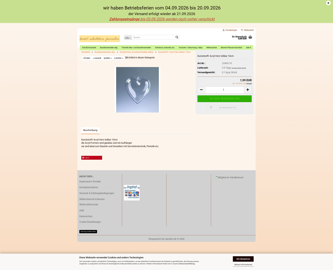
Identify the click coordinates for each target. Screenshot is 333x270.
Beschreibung (90, 130)
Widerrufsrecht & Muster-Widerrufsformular (92, 202)
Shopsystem (155, 239)
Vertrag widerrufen (88, 231)
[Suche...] (176, 37)
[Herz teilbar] (137, 89)
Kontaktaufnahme (88, 187)
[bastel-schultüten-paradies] (99, 38)
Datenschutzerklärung (186, 264)
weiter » (108, 58)
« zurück (97, 58)
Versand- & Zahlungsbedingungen (96, 193)
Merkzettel (248, 30)
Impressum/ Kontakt (90, 181)
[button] (201, 90)
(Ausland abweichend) (239, 68)
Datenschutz (85, 216)
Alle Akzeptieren (243, 259)
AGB (81, 210)
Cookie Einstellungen (90, 221)
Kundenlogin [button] (231, 30)
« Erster (86, 58)
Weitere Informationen (243, 265)
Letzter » (118, 58)
